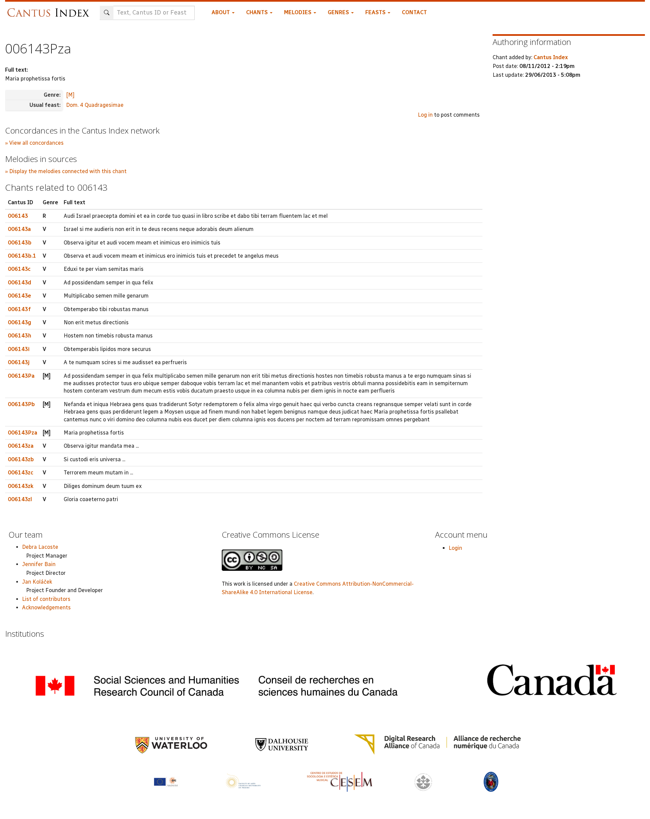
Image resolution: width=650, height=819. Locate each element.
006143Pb (21, 404)
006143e (19, 295)
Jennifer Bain (39, 564)
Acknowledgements (46, 607)
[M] (70, 95)
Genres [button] (339, 12)
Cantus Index (551, 57)
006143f (19, 309)
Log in (425, 115)
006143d (19, 282)
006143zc (20, 472)
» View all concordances (34, 143)
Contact (414, 12)
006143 (18, 216)
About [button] (221, 12)
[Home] (50, 9)
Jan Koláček (37, 582)
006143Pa (21, 376)
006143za (21, 446)
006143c (19, 269)
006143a (19, 229)
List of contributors (46, 599)
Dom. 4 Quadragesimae (95, 105)
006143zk (21, 486)
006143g (19, 322)
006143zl (20, 499)
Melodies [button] (298, 12)
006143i (18, 349)
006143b (19, 242)
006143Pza (22, 432)
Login (455, 548)
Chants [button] (257, 12)
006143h (19, 335)
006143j (18, 362)
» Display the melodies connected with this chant (66, 171)
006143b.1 (22, 256)
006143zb (21, 459)
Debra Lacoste (40, 547)
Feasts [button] (376, 12)
